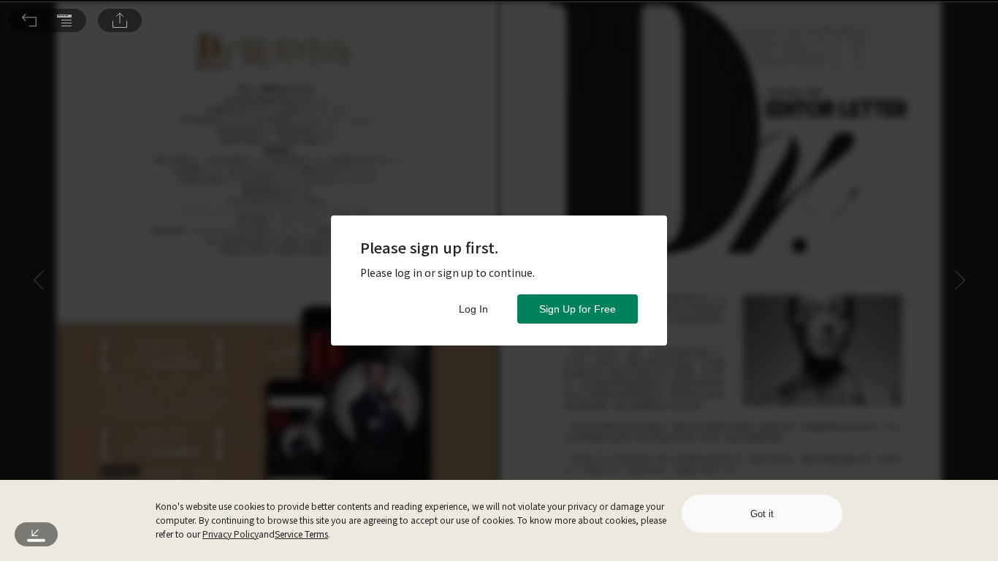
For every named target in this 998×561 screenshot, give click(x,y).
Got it (762, 513)
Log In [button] (473, 309)
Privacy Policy (230, 533)
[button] (29, 20)
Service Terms (301, 533)
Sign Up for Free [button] (577, 309)
